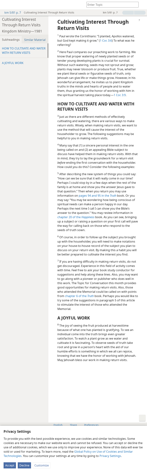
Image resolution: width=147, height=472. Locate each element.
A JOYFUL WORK (12, 63)
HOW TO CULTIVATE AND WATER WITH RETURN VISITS (24, 50)
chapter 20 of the (75, 217)
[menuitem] (5, 5)
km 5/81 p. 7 (12, 13)
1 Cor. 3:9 (120, 95)
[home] (5, 5)
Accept (9, 465)
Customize (41, 465)
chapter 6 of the (79, 296)
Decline (24, 465)
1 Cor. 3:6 (106, 40)
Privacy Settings (110, 456)
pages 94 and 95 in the (97, 196)
